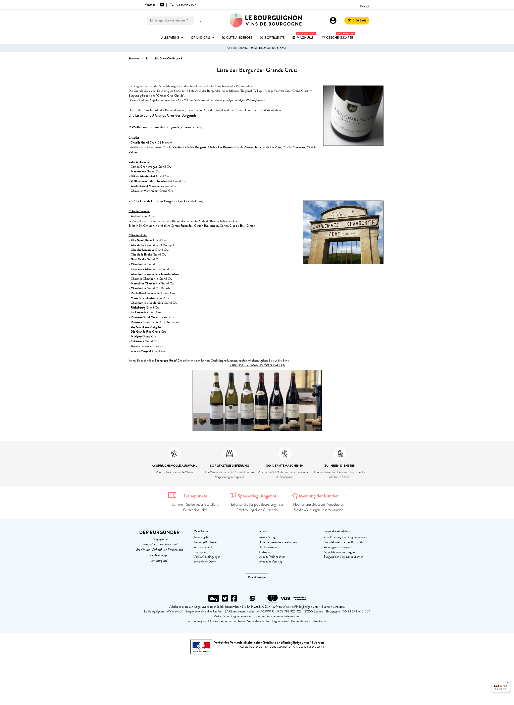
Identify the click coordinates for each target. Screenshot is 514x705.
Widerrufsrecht (203, 547)
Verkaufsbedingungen (207, 556)
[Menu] (507, 683)
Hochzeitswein (268, 547)
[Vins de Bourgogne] (266, 20)
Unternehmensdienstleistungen (278, 542)
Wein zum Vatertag (270, 561)
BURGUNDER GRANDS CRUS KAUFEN (257, 365)
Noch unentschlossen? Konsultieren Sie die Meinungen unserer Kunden (318, 507)
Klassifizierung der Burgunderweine (345, 537)
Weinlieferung (267, 537)
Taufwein (264, 551)
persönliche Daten (205, 561)
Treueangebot (202, 537)
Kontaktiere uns (257, 577)
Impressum (200, 551)
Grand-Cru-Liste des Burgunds (343, 542)
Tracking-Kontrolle (205, 542)
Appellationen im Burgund (340, 551)
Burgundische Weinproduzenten (343, 556)
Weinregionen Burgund (338, 547)
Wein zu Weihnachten (272, 556)
